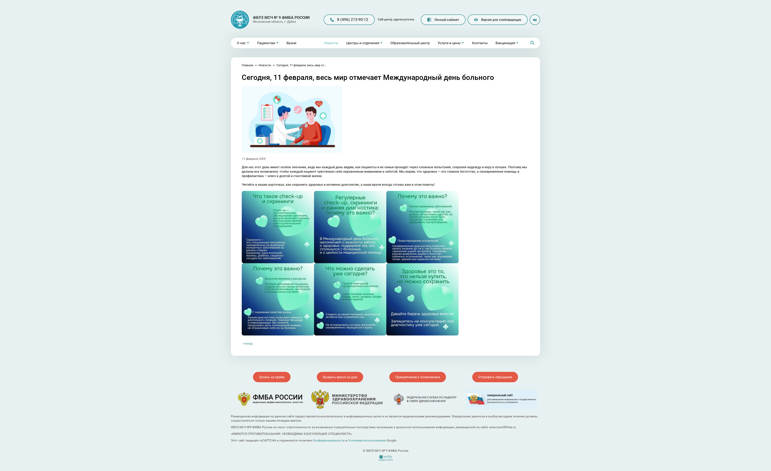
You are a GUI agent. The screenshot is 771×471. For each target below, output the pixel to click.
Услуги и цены (449, 43)
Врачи (291, 43)
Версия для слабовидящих (501, 20)
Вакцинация (505, 43)
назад (248, 343)
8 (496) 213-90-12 (352, 19)
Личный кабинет (446, 20)
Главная (247, 65)
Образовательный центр (410, 43)
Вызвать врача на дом (340, 377)
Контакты (480, 43)
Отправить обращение (495, 377)
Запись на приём (272, 377)
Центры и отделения (362, 43)
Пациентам (266, 43)
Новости (331, 43)
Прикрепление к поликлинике (417, 377)
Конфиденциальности (329, 440)
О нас (241, 43)
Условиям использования (367, 440)
